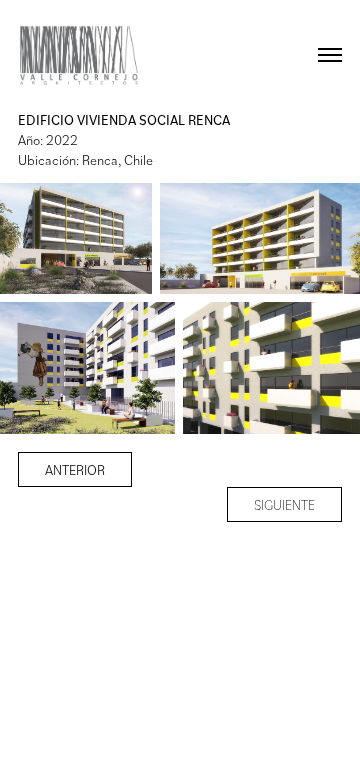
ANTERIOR (75, 469)
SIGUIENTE (284, 504)
